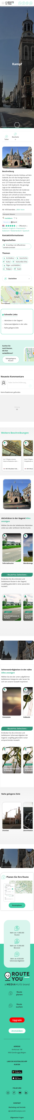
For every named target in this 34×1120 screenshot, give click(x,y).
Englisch (12, 228)
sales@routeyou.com (18, 1111)
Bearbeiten (15, 138)
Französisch (21, 228)
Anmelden (17, 1030)
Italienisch (5, 231)
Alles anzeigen (8, 672)
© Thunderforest (14, 303)
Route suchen (19, 1005)
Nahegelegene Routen (11, 359)
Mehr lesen (21, 210)
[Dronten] (11, 815)
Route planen (19, 993)
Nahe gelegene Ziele (11, 328)
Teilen (6, 139)
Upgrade (17, 1020)
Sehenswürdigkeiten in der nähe (15, 324)
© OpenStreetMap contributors (26, 303)
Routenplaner (17, 905)
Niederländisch (16, 231)
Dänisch (5, 228)
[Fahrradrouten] (11, 547)
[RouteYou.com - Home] (9, 3)
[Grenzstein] (11, 701)
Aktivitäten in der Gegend (13, 320)
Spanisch (26, 231)
